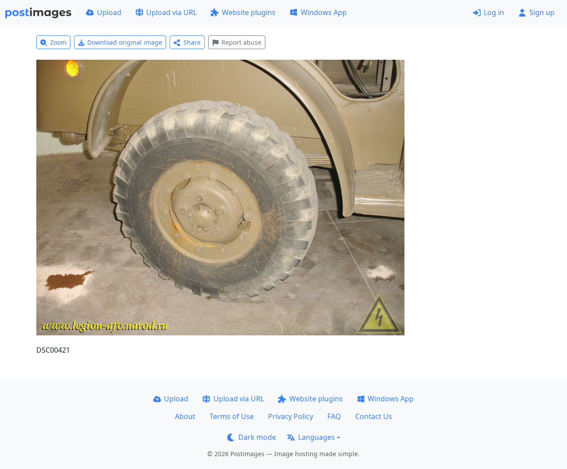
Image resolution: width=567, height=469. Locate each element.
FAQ (334, 416)
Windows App (324, 12)
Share (192, 42)
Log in (494, 12)
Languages (316, 437)
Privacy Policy (290, 416)
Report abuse (241, 42)
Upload (109, 12)
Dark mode (257, 437)
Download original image (124, 42)
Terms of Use (232, 416)
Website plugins (249, 12)
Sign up (542, 12)
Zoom (58, 42)
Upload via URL (171, 12)
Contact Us (373, 416)
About (185, 416)
